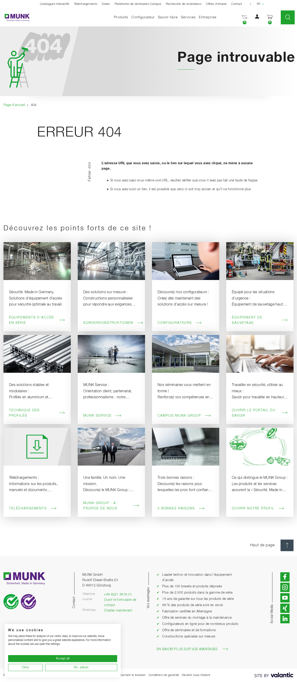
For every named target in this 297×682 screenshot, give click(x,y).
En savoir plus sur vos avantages (187, 649)
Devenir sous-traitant (196, 675)
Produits (121, 17)
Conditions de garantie (163, 675)
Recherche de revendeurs (183, 4)
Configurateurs (175, 323)
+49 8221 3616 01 (118, 594)
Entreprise (207, 17)
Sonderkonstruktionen (108, 323)
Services (188, 17)
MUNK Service (97, 415)
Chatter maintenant (118, 610)
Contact (236, 4)
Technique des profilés (24, 413)
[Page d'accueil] (15, 18)
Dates (106, 4)
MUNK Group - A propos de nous (100, 506)
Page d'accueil (14, 105)
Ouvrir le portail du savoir (254, 413)
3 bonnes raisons (176, 508)
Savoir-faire (168, 17)
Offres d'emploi (216, 4)
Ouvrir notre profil (253, 508)
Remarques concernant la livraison (122, 675)
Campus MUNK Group (179, 415)
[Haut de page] (287, 545)
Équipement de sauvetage (247, 320)
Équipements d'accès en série (31, 320)
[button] (244, 17)
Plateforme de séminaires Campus (138, 4)
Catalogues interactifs (54, 4)
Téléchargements (85, 4)
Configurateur (143, 17)
